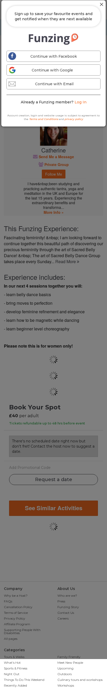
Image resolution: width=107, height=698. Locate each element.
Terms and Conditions (43, 119)
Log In (80, 102)
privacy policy (73, 119)
